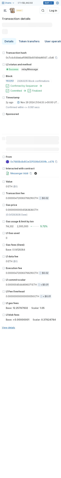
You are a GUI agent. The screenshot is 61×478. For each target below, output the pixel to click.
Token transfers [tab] (29, 41)
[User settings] (57, 3)
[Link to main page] (12, 10)
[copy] (57, 57)
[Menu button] (5, 10)
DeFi (47, 3)
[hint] (3, 52)
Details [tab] (9, 41)
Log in (53, 10)
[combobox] (18, 102)
